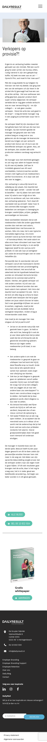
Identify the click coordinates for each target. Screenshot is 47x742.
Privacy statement (11, 735)
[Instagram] (11, 689)
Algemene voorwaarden (14, 739)
